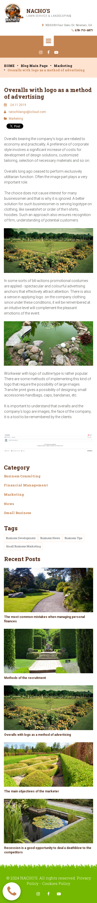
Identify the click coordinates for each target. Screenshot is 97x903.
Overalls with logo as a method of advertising (37, 735)
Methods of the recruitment (25, 678)
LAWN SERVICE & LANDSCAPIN (47, 15)
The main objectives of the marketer (31, 791)
